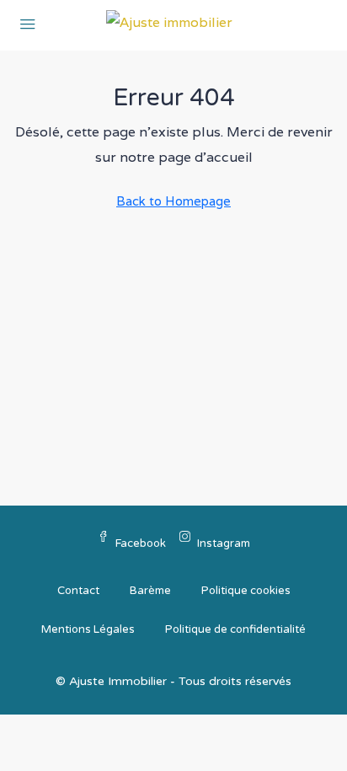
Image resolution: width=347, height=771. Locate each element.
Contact (78, 590)
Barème (150, 590)
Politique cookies (246, 590)
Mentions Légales (88, 629)
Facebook (140, 543)
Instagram (223, 543)
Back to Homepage (173, 201)
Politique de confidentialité (235, 629)
